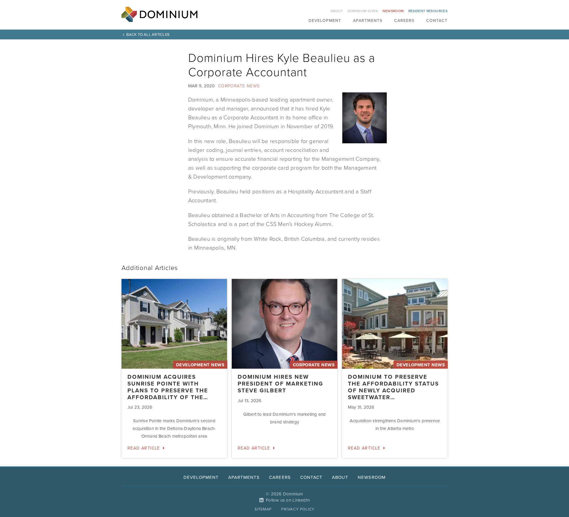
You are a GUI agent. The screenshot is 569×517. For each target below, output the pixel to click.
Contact (436, 21)
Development (325, 21)
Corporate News (239, 86)
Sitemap (263, 509)
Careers (404, 21)
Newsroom (393, 11)
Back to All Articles (148, 34)
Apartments (367, 21)
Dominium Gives (363, 11)
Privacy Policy (297, 509)
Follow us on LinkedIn (288, 500)
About (336, 11)
